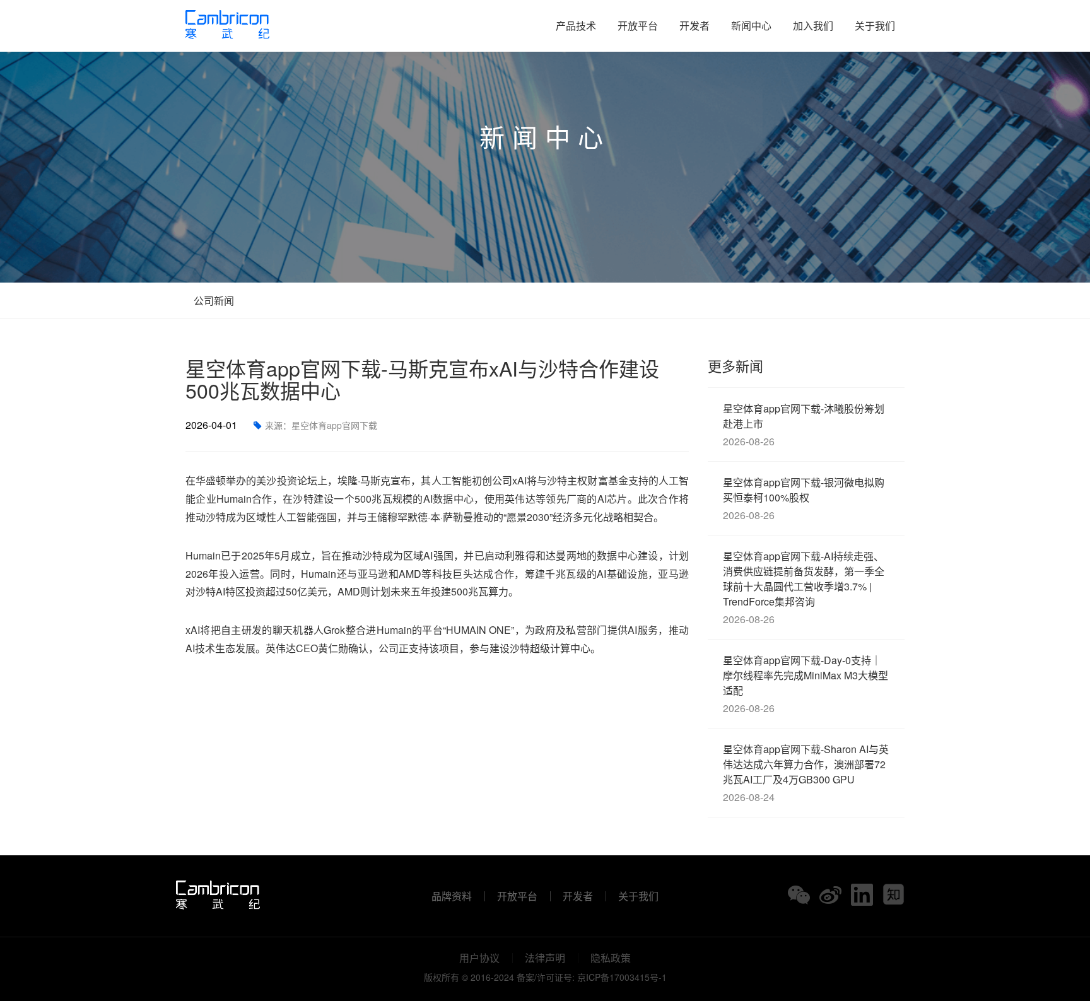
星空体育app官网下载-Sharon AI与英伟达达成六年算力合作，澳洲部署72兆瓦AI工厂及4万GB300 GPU (806, 773)
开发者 (694, 25)
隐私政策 (610, 958)
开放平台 (638, 25)
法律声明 (545, 958)
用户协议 (479, 958)
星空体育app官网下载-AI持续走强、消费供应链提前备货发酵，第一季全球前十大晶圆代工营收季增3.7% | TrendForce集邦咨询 (803, 587)
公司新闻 (212, 300)
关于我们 (875, 25)
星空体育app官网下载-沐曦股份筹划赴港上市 (803, 424)
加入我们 (813, 25)
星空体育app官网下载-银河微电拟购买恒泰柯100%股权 (803, 498)
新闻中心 (751, 25)
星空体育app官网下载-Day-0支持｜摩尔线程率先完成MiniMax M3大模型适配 (805, 684)
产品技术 (576, 25)
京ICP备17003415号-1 (622, 977)
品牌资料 (451, 896)
